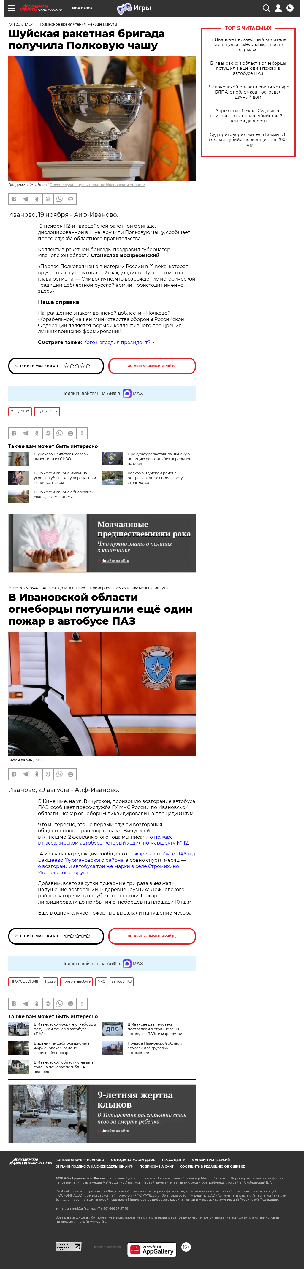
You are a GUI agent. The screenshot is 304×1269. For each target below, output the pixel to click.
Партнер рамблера (107, 1247)
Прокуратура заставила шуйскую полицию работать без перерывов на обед (159, 459)
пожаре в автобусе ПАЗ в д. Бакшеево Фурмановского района (117, 857)
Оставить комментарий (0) (152, 366)
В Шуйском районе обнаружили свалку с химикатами (64, 494)
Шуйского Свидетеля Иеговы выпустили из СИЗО (61, 456)
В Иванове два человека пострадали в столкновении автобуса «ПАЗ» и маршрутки (155, 1029)
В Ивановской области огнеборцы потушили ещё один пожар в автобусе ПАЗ (248, 68)
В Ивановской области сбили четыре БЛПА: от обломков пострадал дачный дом (248, 92)
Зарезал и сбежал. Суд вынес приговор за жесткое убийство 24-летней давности (248, 115)
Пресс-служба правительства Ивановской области (97, 185)
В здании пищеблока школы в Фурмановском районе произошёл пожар (62, 1048)
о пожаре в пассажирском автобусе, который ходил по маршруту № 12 (113, 840)
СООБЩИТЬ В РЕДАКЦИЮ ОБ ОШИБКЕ (212, 1167)
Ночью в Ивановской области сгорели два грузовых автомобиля (155, 1048)
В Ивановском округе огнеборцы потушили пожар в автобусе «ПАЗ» (65, 1029)
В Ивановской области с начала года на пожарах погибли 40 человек (64, 1067)
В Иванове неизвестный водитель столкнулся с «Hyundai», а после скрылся (248, 44)
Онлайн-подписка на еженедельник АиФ (94, 1167)
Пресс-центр (173, 1160)
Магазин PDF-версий (211, 1160)
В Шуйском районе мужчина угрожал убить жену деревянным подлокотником (65, 478)
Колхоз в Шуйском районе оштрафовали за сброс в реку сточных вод (155, 478)
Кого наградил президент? (117, 342)
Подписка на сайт (156, 1167)
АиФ (39, 760)
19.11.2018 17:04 (21, 24)
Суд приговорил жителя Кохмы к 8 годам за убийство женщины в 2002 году (248, 139)
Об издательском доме (133, 1160)
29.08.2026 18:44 (23, 588)
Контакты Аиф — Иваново (80, 1160)
